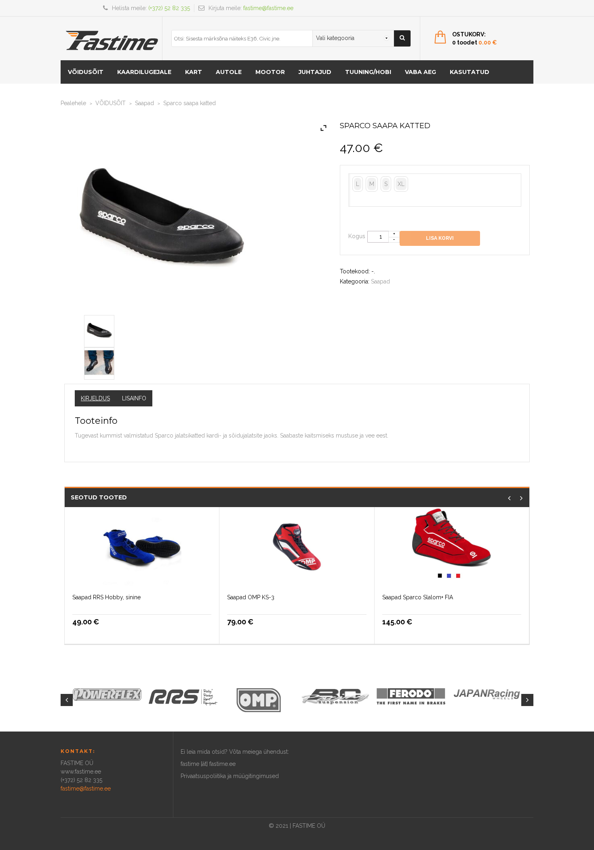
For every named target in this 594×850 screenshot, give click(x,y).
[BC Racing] (335, 696)
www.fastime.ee (81, 771)
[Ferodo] (411, 695)
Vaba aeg (420, 72)
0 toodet (474, 42)
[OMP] (259, 699)
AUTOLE (229, 72)
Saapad (144, 103)
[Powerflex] (107, 694)
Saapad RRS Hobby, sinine (106, 597)
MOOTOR (270, 72)
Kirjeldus (95, 398)
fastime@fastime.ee (268, 8)
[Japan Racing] (487, 693)
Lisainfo (134, 398)
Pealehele (73, 103)
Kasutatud (469, 72)
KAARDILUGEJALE (144, 72)
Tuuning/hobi (368, 72)
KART (193, 72)
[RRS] (183, 697)
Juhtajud (315, 72)
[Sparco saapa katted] (99, 329)
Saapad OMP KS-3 (250, 597)
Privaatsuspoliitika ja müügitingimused (230, 776)
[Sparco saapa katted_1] (99, 362)
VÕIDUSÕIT (85, 72)
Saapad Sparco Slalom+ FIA (417, 597)
